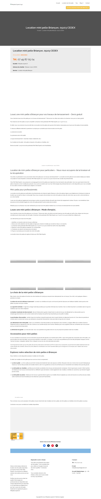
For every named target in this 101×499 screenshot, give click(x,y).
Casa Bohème (38, 476)
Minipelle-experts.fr (23, 63)
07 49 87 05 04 (26, 59)
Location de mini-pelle (67, 3)
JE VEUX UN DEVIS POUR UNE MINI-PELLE (78, 7)
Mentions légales (59, 497)
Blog (81, 3)
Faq (77, 3)
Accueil (58, 3)
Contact (87, 3)
